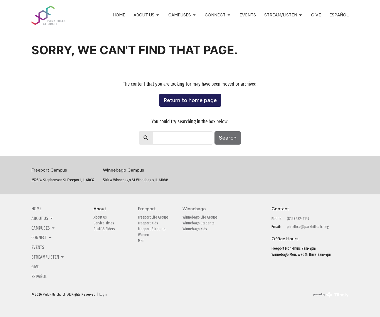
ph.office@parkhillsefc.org (308, 226)
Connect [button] (39, 237)
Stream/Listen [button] (45, 257)
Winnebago (194, 208)
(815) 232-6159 (298, 218)
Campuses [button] (40, 228)
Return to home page (190, 100)
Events (248, 15)
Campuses (179, 15)
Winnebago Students (198, 223)
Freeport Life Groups (153, 217)
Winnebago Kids (194, 229)
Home (119, 15)
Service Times (103, 223)
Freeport (147, 208)
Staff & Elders (104, 229)
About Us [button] (39, 218)
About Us (144, 15)
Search (227, 137)
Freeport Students (152, 229)
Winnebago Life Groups (200, 217)
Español (339, 15)
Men (141, 240)
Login (103, 294)
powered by (327, 299)
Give (316, 15)
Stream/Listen (280, 15)
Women (143, 234)
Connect (215, 15)
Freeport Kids (148, 223)
